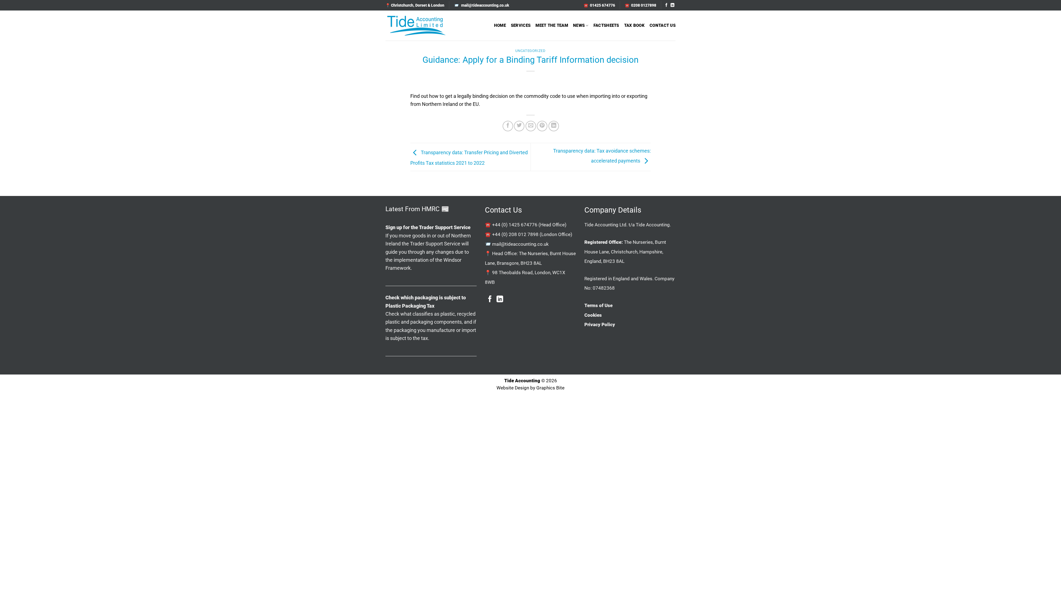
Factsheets (606, 25)
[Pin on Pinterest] (542, 126)
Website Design (513, 388)
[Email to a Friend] (531, 126)
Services (520, 25)
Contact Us (663, 25)
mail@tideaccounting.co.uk (520, 244)
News (579, 25)
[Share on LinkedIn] (553, 126)
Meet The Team (551, 25)
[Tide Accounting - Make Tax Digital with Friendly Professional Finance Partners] (416, 25)
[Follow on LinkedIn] (672, 5)
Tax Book (634, 25)
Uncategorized (530, 51)
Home (500, 25)
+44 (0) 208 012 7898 (515, 234)
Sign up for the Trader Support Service (428, 227)
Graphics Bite (550, 388)
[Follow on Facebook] (666, 5)
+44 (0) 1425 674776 (514, 224)
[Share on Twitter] (519, 126)
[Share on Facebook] (508, 126)
